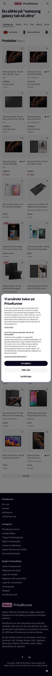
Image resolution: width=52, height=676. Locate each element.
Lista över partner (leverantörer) (15, 356)
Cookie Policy (8, 327)
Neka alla (26, 370)
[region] (26, 338)
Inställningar (26, 376)
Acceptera (26, 363)
